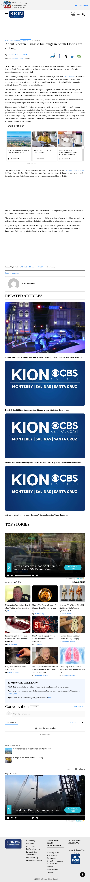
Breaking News (53, 852)
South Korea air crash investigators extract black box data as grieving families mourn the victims (43, 462)
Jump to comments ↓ (12, 273)
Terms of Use (31, 855)
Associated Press (12, 55)
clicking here (12, 694)
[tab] (11, 723)
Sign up (81, 706)
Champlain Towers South (74, 170)
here (49, 698)
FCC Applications (33, 849)
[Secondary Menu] (8, 14)
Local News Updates (55, 861)
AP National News (27, 267)
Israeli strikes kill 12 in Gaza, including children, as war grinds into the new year (37, 410)
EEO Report (31, 846)
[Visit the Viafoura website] (80, 769)
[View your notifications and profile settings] (82, 722)
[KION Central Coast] (19, 14)
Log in (75, 706)
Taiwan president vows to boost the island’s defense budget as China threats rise (36, 515)
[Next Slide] (82, 147)
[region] (45, 737)
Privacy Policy (31, 852)
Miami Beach (69, 77)
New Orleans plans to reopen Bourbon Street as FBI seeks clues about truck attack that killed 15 (43, 357)
